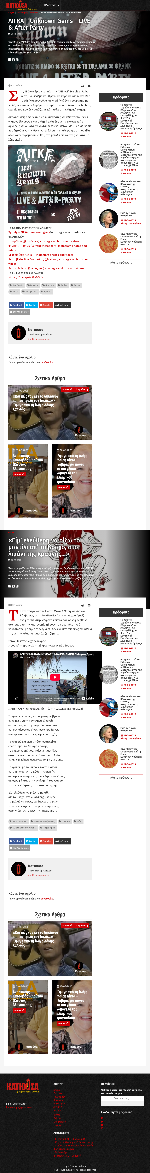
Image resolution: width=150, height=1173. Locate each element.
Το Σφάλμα (30, 291)
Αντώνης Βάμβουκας (44, 821)
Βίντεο (56, 1115)
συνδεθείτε (47, 362)
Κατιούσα (16, 85)
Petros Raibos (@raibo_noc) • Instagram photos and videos (46, 268)
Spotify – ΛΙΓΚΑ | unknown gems (29, 232)
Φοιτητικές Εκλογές (63, 1149)
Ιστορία (57, 1110)
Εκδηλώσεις (59, 1121)
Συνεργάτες (59, 1125)
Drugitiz (34, 285)
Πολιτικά (58, 1093)
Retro (76, 285)
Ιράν (78, 821)
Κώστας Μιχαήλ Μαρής (23, 827)
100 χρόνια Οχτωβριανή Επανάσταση (73, 1142)
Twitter (32, 305)
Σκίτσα (57, 1118)
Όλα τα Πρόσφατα (121, 262)
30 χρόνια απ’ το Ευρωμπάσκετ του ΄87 (73, 1145)
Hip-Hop (49, 285)
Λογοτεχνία (59, 1103)
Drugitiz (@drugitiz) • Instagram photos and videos (41, 254)
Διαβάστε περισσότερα (39, 339)
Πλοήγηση (50, 5)
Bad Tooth (17, 285)
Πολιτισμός (59, 1096)
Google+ (46, 305)
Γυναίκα (65, 821)
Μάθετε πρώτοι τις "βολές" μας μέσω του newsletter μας (121, 1092)
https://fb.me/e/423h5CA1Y (25, 277)
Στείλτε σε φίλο (20, 311)
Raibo (63, 285)
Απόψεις (57, 1106)
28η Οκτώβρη (60, 1152)
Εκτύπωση (63, 305)
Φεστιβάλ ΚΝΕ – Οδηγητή (67, 1155)
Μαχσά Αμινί (48, 827)
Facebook (17, 305)
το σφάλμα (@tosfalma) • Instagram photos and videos (43, 241)
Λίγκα (15, 291)
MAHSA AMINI (19, 821)
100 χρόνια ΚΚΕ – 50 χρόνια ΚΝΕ (70, 1139)
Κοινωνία (58, 1100)
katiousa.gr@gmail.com (19, 1107)
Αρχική (56, 1090)
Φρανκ (46, 291)
